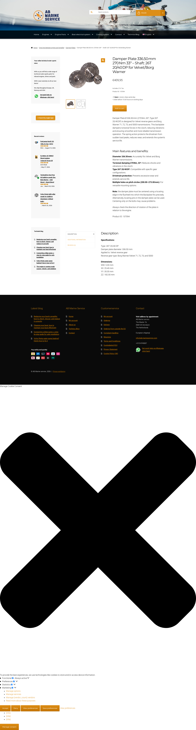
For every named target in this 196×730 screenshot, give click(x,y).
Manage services (13, 694)
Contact (118, 34)
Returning (107, 337)
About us (72, 325)
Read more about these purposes (20, 701)
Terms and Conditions (112, 341)
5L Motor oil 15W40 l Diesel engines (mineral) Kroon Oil (46, 158)
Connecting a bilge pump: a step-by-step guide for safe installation (45, 255)
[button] (103, 60)
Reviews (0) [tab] (72, 245)
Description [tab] (72, 234)
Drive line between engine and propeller (51, 48)
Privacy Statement (110, 349)
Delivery (107, 325)
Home (36, 34)
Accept (5, 708)
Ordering (107, 321)
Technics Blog (133, 34)
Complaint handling (111, 333)
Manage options (13, 691)
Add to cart (119, 108)
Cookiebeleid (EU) (110, 345)
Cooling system (102, 34)
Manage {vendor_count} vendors (20, 697)
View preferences (30, 708)
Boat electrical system (81, 34)
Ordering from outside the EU (115, 329)
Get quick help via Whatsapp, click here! (47, 96)
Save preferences (50, 708)
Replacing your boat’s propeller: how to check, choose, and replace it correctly (47, 241)
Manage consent (9, 727)
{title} (8, 713)
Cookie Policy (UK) (111, 354)
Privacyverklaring (59, 371)
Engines (45, 34)
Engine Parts (60, 34)
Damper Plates (70, 48)
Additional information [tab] (77, 240)
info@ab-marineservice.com (146, 338)
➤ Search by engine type (46, 118)
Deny (15, 708)
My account (73, 321)
